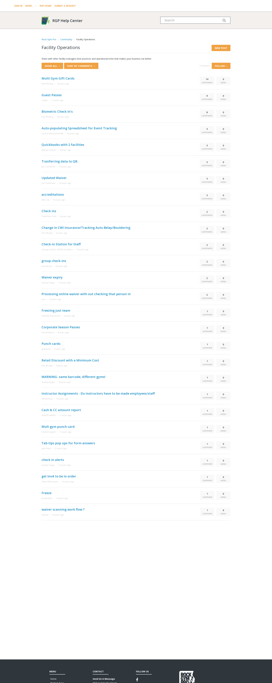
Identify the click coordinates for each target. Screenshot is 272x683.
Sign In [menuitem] (18, 5)
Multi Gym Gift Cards (58, 78)
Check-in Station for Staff (61, 244)
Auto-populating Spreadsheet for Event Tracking (79, 128)
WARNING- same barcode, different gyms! (73, 377)
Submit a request (65, 5)
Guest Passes (52, 95)
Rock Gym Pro (49, 39)
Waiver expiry (52, 277)
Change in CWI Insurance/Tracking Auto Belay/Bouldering (86, 228)
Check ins (49, 211)
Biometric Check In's (57, 111)
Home (53, 678)
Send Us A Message (104, 678)
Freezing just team (56, 310)
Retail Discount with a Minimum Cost (70, 360)
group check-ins (54, 261)
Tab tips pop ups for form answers (68, 443)
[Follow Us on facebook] (137, 680)
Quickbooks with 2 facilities (63, 145)
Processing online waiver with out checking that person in (86, 294)
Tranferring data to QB (59, 161)
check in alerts (53, 460)
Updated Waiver (54, 178)
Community (66, 39)
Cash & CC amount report (61, 410)
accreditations (53, 194)
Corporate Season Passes (61, 327)
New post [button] (221, 48)
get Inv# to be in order (59, 476)
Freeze (46, 493)
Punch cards (51, 344)
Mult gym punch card (58, 426)
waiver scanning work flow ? (63, 509)
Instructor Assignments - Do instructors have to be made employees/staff (98, 393)
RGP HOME (45, 5)
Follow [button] (220, 65)
